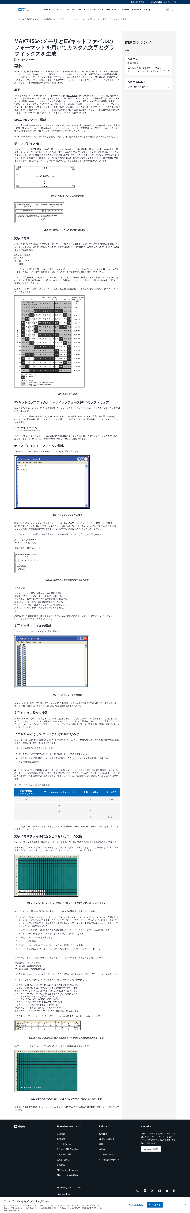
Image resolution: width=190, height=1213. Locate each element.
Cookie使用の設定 (136, 1205)
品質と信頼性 (63, 1159)
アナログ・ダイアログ (109, 1154)
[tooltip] (137, 63)
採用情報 (61, 1139)
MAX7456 (72, 95)
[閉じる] (186, 1205)
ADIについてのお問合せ (68, 1175)
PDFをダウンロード (27, 59)
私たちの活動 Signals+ (67, 1149)
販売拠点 (61, 1164)
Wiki (101, 1149)
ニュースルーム (64, 1144)
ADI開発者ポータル (108, 1159)
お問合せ (103, 1133)
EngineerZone (105, 1139)
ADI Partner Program (67, 1170)
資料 (101, 1144)
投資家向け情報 (64, 1154)
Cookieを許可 (154, 1205)
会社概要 (61, 1133)
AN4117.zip (88, 1107)
